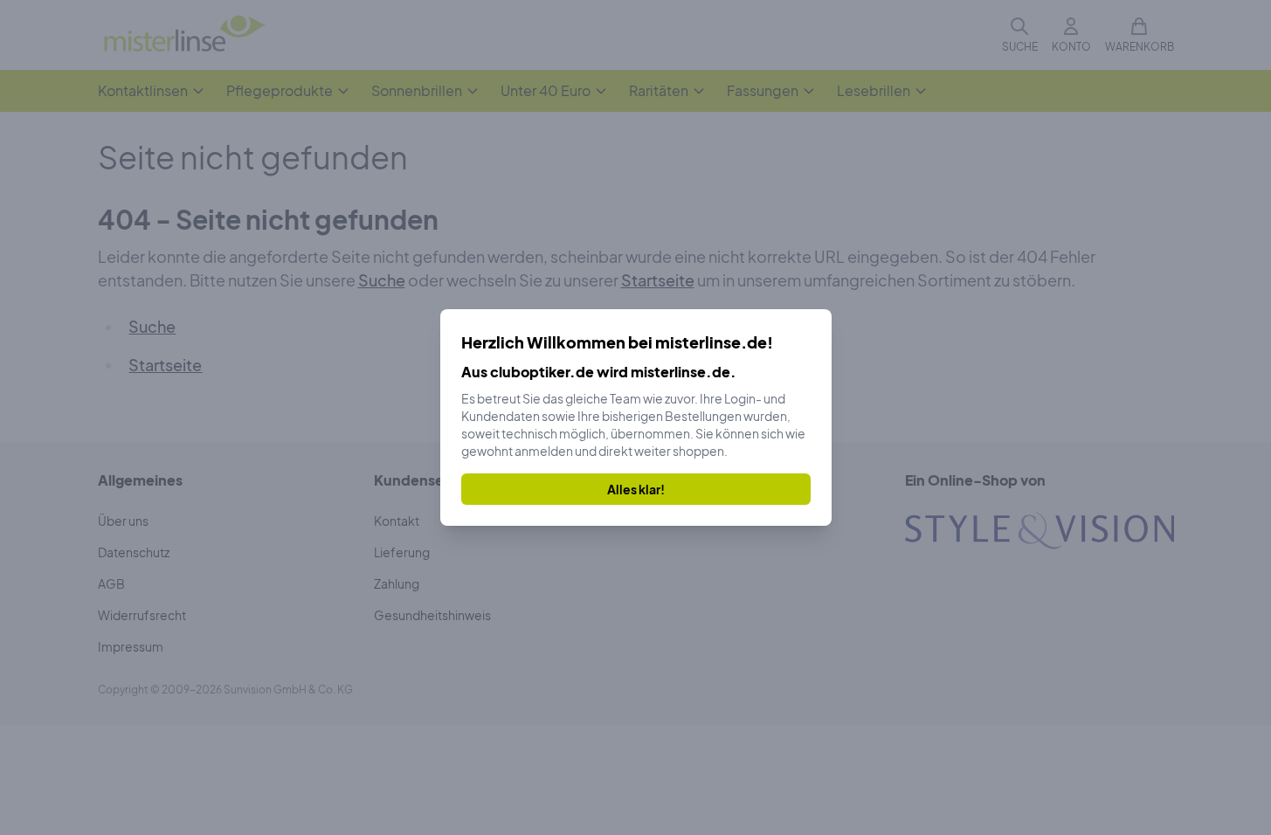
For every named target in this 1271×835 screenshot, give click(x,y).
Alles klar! (636, 489)
